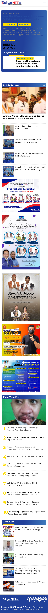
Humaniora (24, 25)
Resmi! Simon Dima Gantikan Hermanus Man (25, 456)
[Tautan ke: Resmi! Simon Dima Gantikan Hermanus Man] (8, 130)
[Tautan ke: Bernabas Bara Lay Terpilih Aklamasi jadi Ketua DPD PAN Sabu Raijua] (8, 171)
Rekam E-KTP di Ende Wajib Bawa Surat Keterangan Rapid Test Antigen (29, 543)
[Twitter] (34, 600)
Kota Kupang (10, 25)
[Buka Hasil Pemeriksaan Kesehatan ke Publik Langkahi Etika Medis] (42, 35)
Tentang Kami (38, 607)
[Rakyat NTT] (11, 3)
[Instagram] (39, 600)
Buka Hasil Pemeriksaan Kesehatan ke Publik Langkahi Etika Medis (28, 63)
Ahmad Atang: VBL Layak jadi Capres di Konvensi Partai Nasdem (23, 117)
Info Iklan (14, 609)
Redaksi (4, 609)
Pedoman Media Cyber (30, 609)
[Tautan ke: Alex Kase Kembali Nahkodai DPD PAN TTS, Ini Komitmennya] (8, 144)
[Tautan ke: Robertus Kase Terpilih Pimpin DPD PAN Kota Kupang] (8, 157)
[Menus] (44, 3)
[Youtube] (44, 600)
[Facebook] (29, 600)
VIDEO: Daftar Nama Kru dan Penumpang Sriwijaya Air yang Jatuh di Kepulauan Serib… (27, 570)
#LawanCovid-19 (25, 58)
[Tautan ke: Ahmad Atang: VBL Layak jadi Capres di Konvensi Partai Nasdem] (24, 100)
